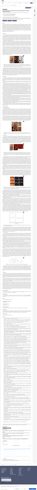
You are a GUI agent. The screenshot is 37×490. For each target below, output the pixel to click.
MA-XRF (8, 31)
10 (12, 44)
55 (13, 240)
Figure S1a (7, 166)
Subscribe (3, 482)
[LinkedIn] (5, 428)
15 (6, 52)
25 (3, 80)
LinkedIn (28, 469)
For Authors (11, 469)
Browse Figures (9, 20)
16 (9, 54)
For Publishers (11, 472)
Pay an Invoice (2, 470)
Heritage (2, 464)
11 (21, 192)
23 (30, 71)
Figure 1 (9, 47)
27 (27, 87)
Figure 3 (10, 159)
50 (18, 239)
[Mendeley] (10, 428)
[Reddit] (9, 428)
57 (14, 240)
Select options (3, 479)
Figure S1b (18, 166)
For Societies (11, 473)
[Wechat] (8, 428)
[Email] (3, 428)
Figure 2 (15, 116)
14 (7, 47)
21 (8, 71)
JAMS (19, 474)
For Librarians (11, 471)
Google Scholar (15, 318)
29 (17, 110)
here (13, 459)
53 (19, 239)
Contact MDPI (2, 471)
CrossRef (16, 325)
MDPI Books (20, 470)
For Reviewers (11, 470)
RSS (12, 464)
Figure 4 (9, 172)
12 (4, 192)
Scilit (18, 325)
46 (3, 236)
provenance (13, 31)
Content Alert (15, 464)
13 (30, 44)
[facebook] (6, 428)
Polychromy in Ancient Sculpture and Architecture (17, 19)
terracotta (10, 31)
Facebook (29, 470)
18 (10, 54)
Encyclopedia (20, 473)
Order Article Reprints (28, 7)
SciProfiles (20, 472)
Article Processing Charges (4, 469)
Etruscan (6, 31)
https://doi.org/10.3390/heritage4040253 (13, 17)
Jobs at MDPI (2, 472)
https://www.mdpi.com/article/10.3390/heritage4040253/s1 (18, 291)
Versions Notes (14, 20)
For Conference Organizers (13, 474)
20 (7, 71)
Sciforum (20, 469)
